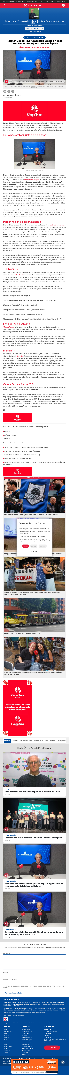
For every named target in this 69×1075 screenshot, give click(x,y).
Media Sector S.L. (37, 551)
